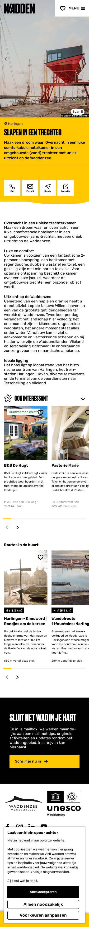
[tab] (77, 112)
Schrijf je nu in (28, 761)
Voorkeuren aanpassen (43, 915)
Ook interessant (31, 398)
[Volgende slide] (83, 59)
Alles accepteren (43, 892)
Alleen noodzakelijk (43, 904)
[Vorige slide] (5, 59)
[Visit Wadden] (23, 803)
